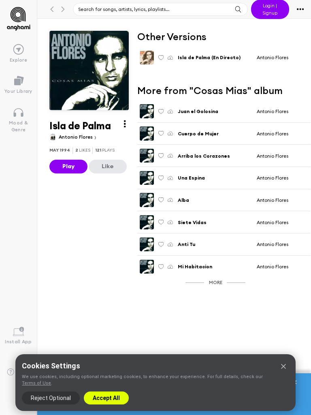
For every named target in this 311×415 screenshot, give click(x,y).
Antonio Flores (76, 137)
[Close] (283, 366)
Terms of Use (36, 383)
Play (68, 166)
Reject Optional (51, 398)
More (215, 282)
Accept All (106, 398)
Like (108, 166)
